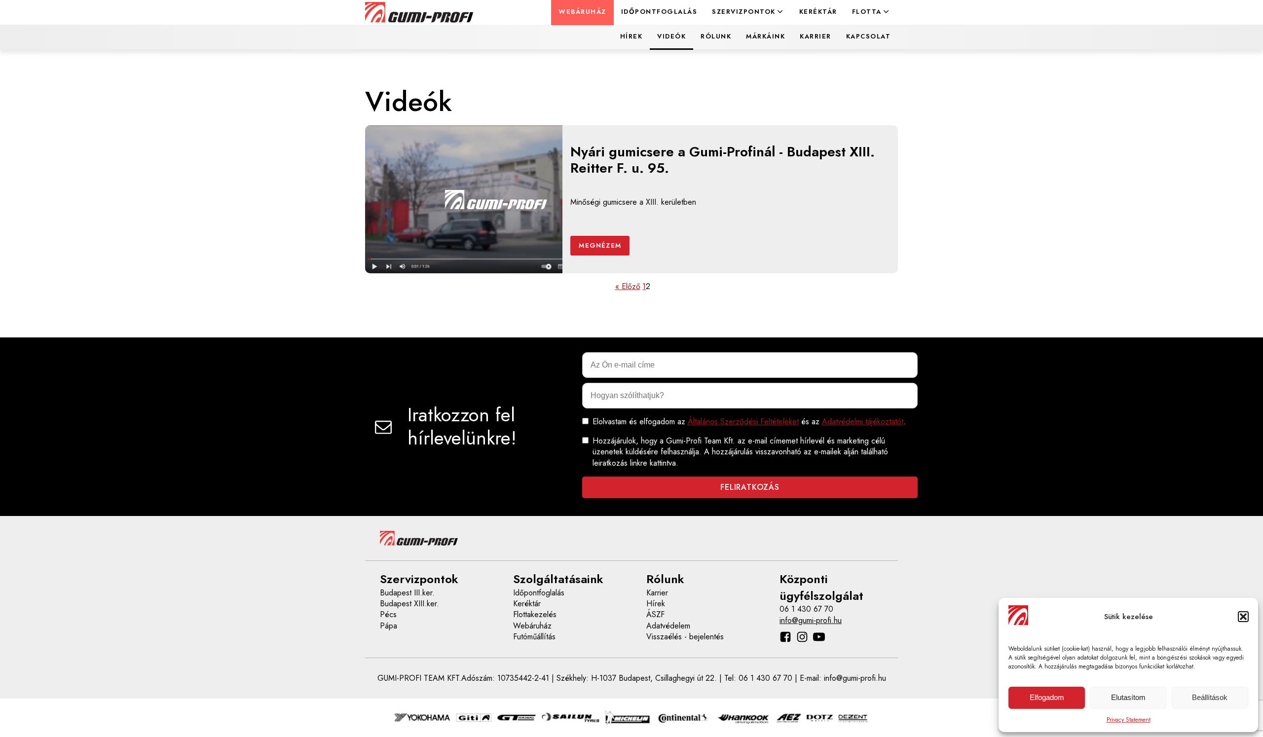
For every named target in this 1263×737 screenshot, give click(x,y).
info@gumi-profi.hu (811, 620)
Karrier (815, 36)
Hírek (631, 36)
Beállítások (1209, 697)
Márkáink (765, 36)
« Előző (627, 286)
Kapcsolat (868, 36)
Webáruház (582, 11)
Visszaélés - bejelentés (685, 636)
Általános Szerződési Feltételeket (743, 421)
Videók (671, 36)
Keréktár (818, 11)
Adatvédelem (668, 626)
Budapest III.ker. (407, 593)
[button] (1243, 617)
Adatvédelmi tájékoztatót (862, 421)
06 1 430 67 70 (806, 609)
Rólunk (716, 36)
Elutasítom (1128, 697)
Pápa (388, 626)
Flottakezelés (535, 614)
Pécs (388, 614)
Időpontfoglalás (659, 11)
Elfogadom (1047, 697)
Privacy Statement (1129, 719)
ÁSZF (655, 614)
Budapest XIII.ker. (409, 603)
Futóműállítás (534, 636)
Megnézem (600, 245)
